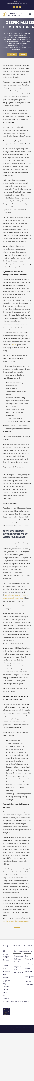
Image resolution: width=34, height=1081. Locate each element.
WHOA (14, 345)
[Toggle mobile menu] (30, 14)
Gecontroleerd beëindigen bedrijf (17, 959)
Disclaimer (27, 951)
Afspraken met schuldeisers (17, 970)
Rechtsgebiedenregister (27, 977)
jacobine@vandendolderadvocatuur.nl (17, 3)
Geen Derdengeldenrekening (27, 957)
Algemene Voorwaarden (27, 983)
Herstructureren (17, 951)
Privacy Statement (27, 970)
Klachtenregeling (27, 964)
